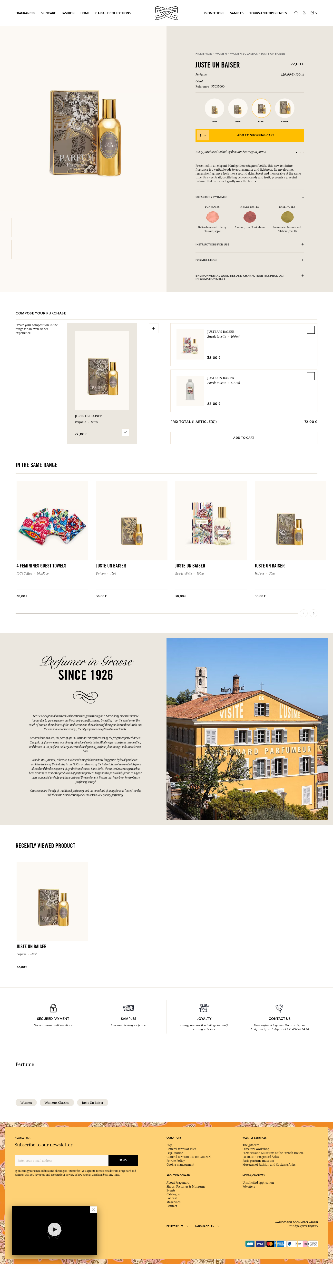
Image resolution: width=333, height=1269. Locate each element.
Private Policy (175, 1160)
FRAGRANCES (25, 13)
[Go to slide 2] (300, 152)
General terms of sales (181, 1149)
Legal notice (174, 1153)
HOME (84, 13)
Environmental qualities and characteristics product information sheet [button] (240, 277)
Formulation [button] (206, 260)
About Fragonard (177, 1182)
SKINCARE (48, 13)
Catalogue (173, 1194)
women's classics (57, 1102)
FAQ (169, 1145)
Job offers (249, 1186)
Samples (237, 13)
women (26, 1102)
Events (170, 1190)
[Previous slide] (304, 613)
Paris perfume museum (258, 1160)
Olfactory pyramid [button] (211, 197)
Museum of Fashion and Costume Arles (269, 1164)
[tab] (250, 197)
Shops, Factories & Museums (185, 1186)
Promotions (214, 13)
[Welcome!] (166, 12)
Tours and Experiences (268, 13)
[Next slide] (313, 613)
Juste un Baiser (220, 331)
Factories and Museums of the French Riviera (273, 1153)
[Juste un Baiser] (11, 227)
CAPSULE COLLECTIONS (113, 13)
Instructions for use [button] (212, 244)
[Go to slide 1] (296, 152)
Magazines (173, 1202)
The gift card (251, 1145)
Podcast (171, 1198)
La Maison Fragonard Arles (261, 1157)
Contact (171, 1206)
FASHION (68, 13)
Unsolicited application (258, 1182)
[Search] (296, 13)
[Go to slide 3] (303, 152)
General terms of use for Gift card (188, 1157)
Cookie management (180, 1164)
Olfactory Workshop (256, 1149)
